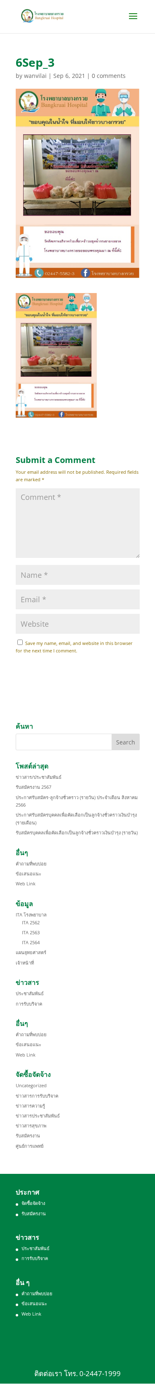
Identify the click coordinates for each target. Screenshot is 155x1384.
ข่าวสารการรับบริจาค (37, 1096)
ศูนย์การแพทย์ (29, 1146)
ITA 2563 (31, 932)
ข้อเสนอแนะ (28, 873)
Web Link (26, 883)
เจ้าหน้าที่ (25, 963)
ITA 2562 (31, 922)
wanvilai (35, 76)
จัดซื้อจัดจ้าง (33, 1203)
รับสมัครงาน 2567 (33, 787)
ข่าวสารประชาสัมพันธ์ (38, 1116)
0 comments (109, 76)
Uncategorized (31, 1085)
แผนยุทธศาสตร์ (31, 952)
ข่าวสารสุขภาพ (31, 1125)
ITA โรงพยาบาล (31, 914)
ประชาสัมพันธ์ (30, 993)
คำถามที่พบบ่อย (31, 863)
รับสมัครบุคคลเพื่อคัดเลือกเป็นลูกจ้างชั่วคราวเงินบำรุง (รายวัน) (77, 832)
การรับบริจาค (29, 1004)
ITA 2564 (31, 942)
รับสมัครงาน (28, 1135)
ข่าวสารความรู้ (30, 1106)
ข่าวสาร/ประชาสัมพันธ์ (39, 777)
